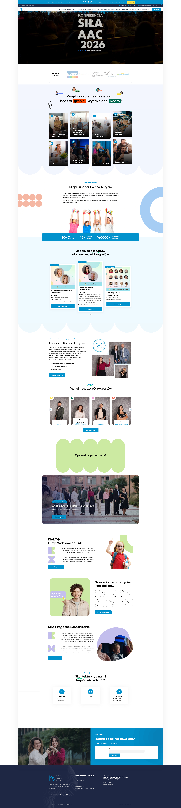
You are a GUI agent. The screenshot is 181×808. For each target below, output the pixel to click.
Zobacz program (62, 304)
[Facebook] (153, 5)
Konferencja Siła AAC (58, 292)
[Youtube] (67, 795)
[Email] (90, 691)
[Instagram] (156, 5)
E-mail (110, 748)
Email (90, 696)
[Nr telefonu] (119, 691)
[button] (50, 286)
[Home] (22, 9)
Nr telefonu (119, 696)
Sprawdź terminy (90, 306)
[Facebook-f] (60, 795)
